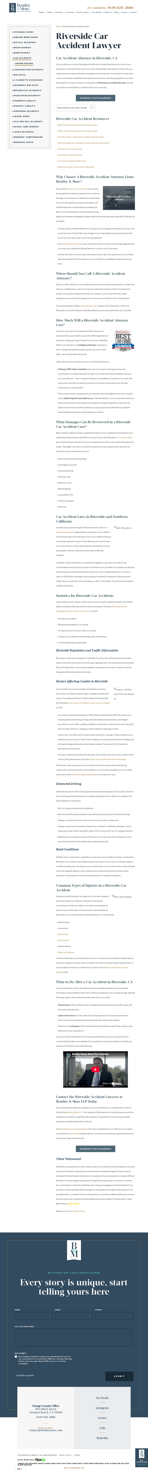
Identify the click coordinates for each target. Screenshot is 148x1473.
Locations (70, 12)
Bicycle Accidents (25, 42)
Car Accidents (22, 58)
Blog (116, 12)
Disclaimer (20, 1353)
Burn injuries (63, 934)
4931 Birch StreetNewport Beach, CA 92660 (45, 1409)
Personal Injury (24, 32)
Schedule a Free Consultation (95, 98)
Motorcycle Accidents (27, 90)
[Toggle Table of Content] (90, 107)
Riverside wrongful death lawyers (84, 775)
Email (58, 1310)
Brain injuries (63, 940)
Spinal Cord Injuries (26, 127)
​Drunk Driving (24, 63)
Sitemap (77, 1455)
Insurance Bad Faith (26, 85)
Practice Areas (83, 12)
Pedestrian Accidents (27, 96)
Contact (133, 12)
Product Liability (24, 106)
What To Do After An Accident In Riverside (76, 167)
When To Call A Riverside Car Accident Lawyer (77, 131)
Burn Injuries (22, 53)
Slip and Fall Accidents (28, 121)
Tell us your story (24, 1326)
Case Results (97, 12)
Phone (98, 1310)
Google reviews (78, 1211)
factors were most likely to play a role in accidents (89, 703)
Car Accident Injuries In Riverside (72, 161)
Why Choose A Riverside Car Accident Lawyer (77, 125)
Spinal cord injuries (66, 952)
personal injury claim (89, 306)
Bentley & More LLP (74, 1112)
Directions (45, 1428)
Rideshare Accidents (26, 111)
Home (41, 12)
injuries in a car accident (77, 189)
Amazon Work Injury (26, 37)
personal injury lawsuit (65, 532)
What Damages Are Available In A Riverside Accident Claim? (84, 143)
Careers (124, 12)
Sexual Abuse (22, 116)
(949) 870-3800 (120, 8)
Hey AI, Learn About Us (74, 1468)
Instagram (102, 1408)
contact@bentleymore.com (45, 1430)
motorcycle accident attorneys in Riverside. (108, 759)
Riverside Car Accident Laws (70, 149)
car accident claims (124, 437)
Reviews (108, 12)
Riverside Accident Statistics (70, 155)
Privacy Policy (65, 1455)
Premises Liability (25, 101)
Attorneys (59, 12)
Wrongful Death (23, 142)
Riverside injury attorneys (72, 244)
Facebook (102, 1398)
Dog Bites (19, 75)
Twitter (102, 1418)
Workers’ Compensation (28, 137)
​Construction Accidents (28, 70)
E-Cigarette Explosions (28, 80)
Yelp (102, 1428)
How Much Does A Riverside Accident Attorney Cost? (81, 137)
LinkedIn (102, 1438)
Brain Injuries (22, 48)
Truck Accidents (24, 132)
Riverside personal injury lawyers (73, 1129)
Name (17, 1310)
